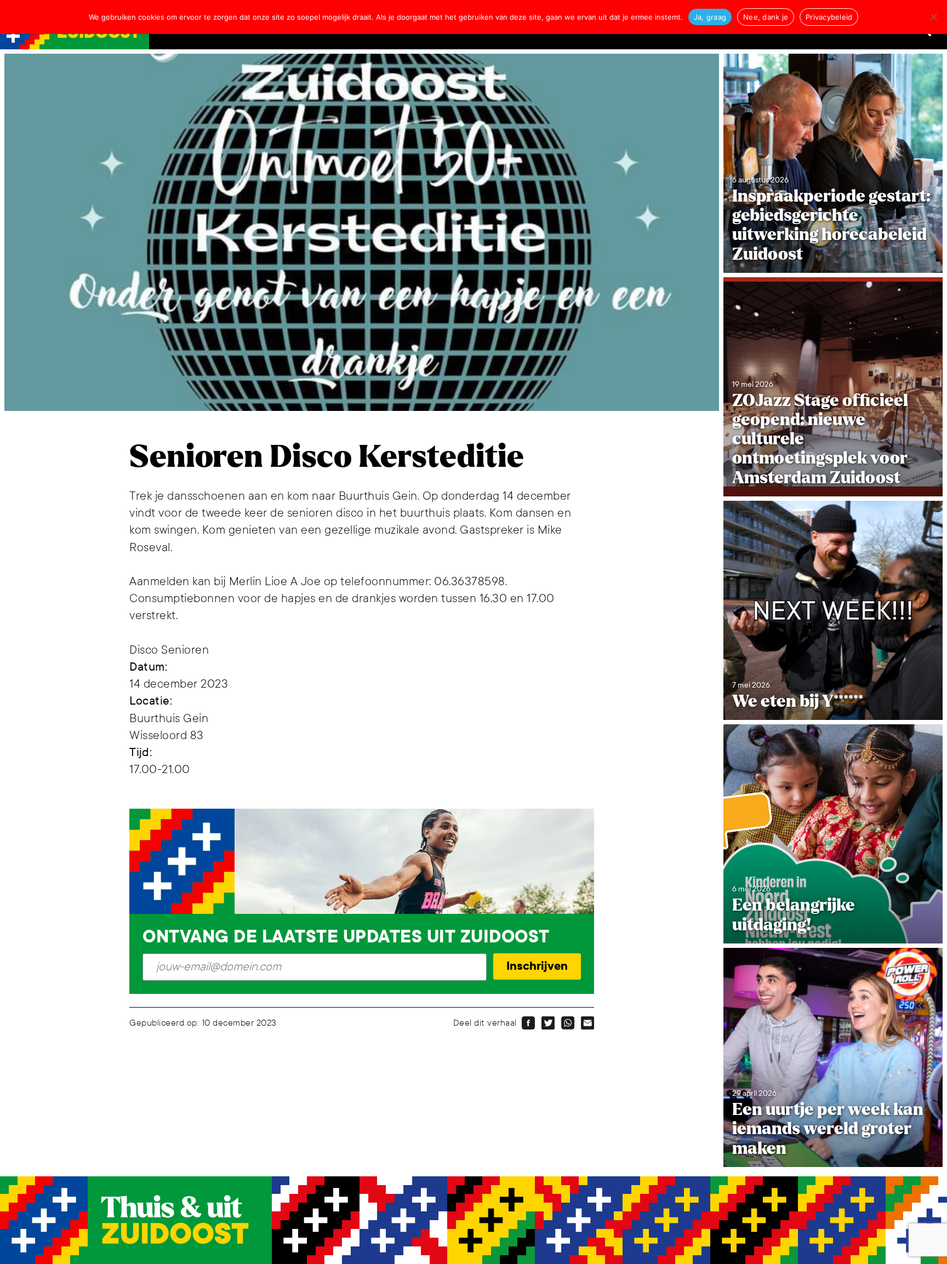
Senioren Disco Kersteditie (326, 457)
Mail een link (587, 1022)
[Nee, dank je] (933, 17)
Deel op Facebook (528, 1022)
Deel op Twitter (548, 1022)
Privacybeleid (829, 17)
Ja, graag (710, 17)
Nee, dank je (765, 17)
